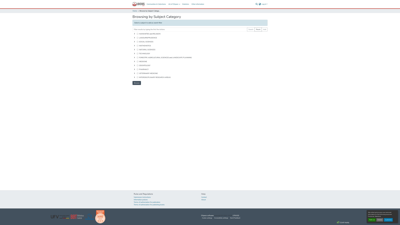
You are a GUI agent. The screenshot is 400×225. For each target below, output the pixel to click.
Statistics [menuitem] (185, 4)
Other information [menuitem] (197, 4)
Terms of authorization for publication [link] (147, 202)
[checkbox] (137, 33)
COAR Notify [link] (344, 222)
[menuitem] (174, 4)
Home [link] (134, 11)
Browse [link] (137, 83)
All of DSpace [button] (173, 4)
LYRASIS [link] (236, 215)
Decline (380, 220)
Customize (388, 220)
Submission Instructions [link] (142, 197)
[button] (138, 4)
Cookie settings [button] (207, 218)
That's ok (372, 220)
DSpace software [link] (207, 215)
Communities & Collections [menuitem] (156, 4)
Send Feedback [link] (235, 218)
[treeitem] (200, 38)
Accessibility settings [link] (221, 218)
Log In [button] (264, 4)
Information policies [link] (141, 200)
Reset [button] (258, 29)
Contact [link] (204, 197)
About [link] (203, 200)
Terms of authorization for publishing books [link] (149, 205)
